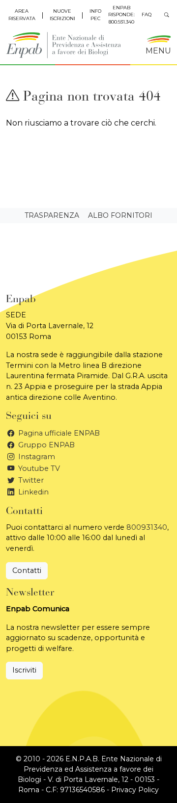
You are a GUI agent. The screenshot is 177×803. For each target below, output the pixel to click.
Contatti (26, 570)
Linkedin (32, 492)
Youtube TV (38, 468)
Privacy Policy (135, 789)
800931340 (146, 527)
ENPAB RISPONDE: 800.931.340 (121, 15)
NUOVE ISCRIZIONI (62, 14)
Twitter (30, 480)
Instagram (35, 456)
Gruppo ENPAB (45, 444)
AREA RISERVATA (21, 14)
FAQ (146, 14)
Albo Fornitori (120, 215)
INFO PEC (95, 14)
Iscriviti (24, 670)
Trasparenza (52, 215)
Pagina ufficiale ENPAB (58, 433)
